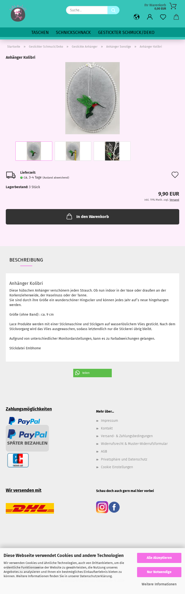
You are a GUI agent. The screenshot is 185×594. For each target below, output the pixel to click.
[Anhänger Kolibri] (92, 98)
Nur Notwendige (159, 572)
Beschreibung (26, 260)
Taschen (40, 32)
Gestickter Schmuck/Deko (126, 32)
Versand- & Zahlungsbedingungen (127, 436)
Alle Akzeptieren (159, 558)
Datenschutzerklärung (96, 576)
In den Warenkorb (92, 216)
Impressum (109, 421)
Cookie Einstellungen (117, 467)
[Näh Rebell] (18, 13)
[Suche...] (113, 10)
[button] (136, 17)
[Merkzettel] (163, 17)
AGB (104, 451)
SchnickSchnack (73, 32)
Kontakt (107, 428)
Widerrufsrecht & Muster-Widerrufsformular (134, 444)
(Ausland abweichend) (56, 177)
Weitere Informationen (159, 584)
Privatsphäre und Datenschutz (124, 459)
